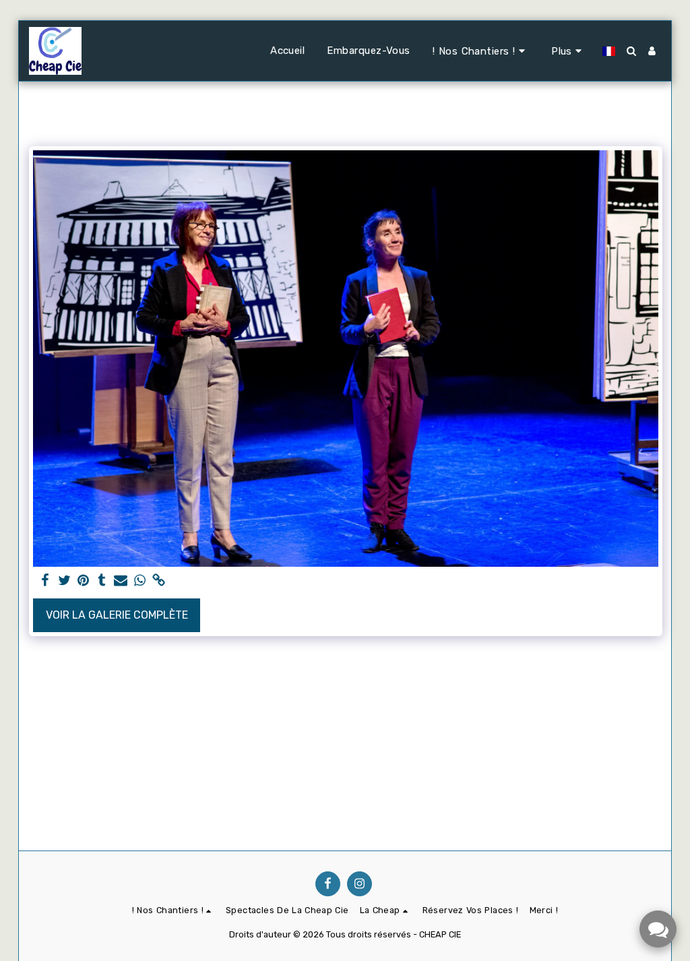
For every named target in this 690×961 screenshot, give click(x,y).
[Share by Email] (120, 581)
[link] (158, 581)
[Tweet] (64, 581)
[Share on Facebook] (45, 581)
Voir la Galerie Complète (117, 615)
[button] (480, 50)
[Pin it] (83, 581)
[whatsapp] (139, 581)
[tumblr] (101, 581)
